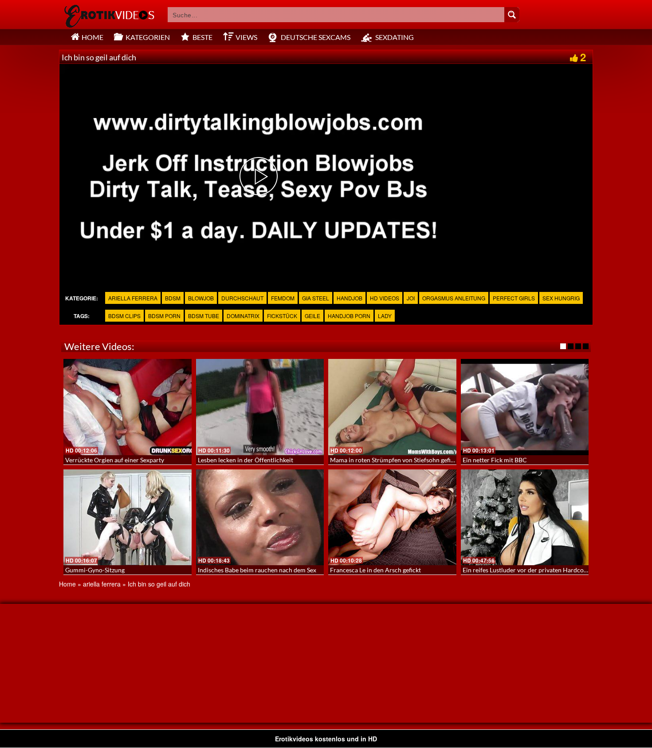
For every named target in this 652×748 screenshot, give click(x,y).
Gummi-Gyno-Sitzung (95, 570)
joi (411, 298)
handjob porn (349, 315)
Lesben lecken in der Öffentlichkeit (245, 460)
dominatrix (243, 315)
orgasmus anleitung (453, 298)
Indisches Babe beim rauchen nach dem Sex (257, 570)
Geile (312, 315)
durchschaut (242, 298)
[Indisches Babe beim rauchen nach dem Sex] (260, 517)
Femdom (283, 298)
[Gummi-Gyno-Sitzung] (127, 517)
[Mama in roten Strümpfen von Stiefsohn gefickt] (392, 407)
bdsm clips (124, 315)
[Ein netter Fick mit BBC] (525, 407)
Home (67, 583)
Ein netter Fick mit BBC (495, 460)
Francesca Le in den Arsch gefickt (375, 570)
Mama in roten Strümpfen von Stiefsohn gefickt (394, 460)
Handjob (349, 298)
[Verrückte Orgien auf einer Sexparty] (127, 407)
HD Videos (384, 298)
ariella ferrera (132, 298)
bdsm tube (203, 315)
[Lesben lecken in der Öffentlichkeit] (260, 407)
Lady (385, 315)
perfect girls (514, 298)
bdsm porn (164, 315)
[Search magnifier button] (511, 14)
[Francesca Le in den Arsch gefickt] (392, 517)
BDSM (173, 298)
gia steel (315, 298)
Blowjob (201, 298)
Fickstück (282, 315)
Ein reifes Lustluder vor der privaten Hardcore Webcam (539, 570)
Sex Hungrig (561, 298)
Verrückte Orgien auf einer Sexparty (114, 460)
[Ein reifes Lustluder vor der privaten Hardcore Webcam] (525, 517)
